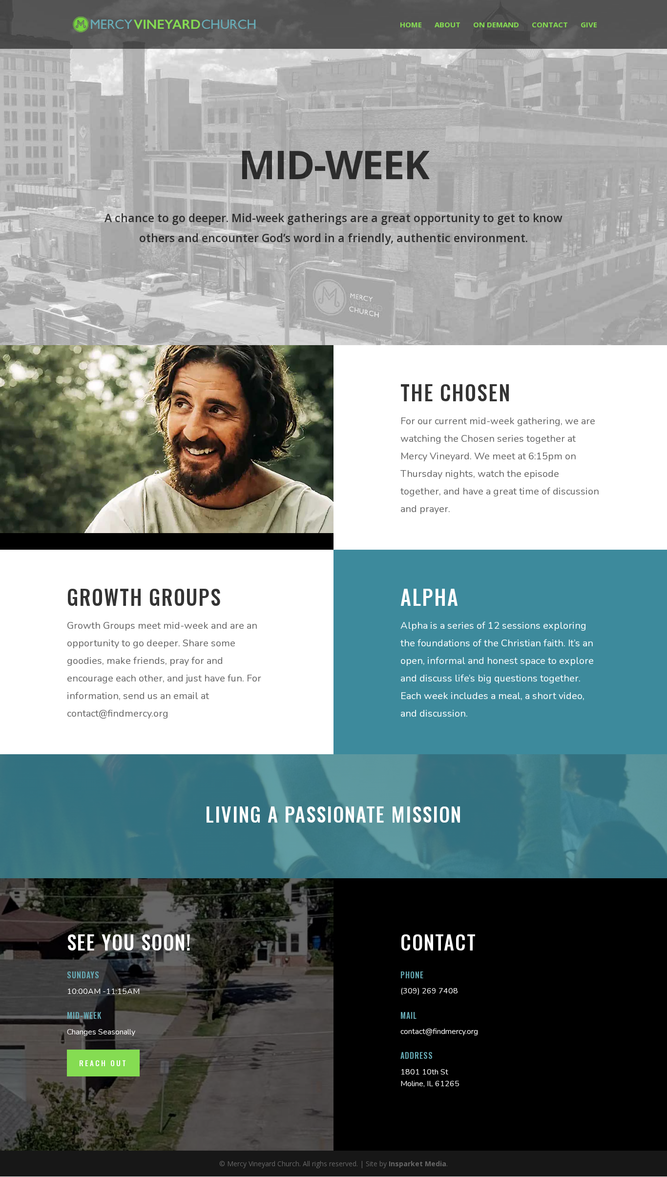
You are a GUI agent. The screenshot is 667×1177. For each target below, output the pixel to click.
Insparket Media (417, 1163)
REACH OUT (103, 1062)
